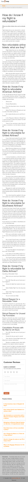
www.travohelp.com (16, 478)
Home (3, 6)
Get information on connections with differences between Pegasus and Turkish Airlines (14, 416)
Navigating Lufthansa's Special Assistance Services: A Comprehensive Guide (14, 423)
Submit (6, 393)
